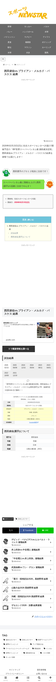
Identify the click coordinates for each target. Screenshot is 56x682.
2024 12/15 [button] (23, 366)
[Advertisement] (28, 109)
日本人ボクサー (23, 519)
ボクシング (9, 519)
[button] (28, 678)
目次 (24, 219)
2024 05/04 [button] (32, 366)
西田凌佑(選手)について (20, 237)
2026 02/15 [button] (6, 366)
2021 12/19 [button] (15, 374)
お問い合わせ (41, 674)
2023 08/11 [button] (40, 366)
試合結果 (14, 233)
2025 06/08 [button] (15, 366)
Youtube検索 (33, 422)
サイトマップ (14, 670)
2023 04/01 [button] (49, 366)
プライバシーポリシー (14, 674)
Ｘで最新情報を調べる (18, 349)
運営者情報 (41, 670)
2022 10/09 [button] (6, 374)
